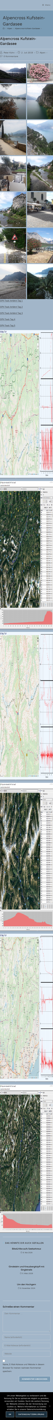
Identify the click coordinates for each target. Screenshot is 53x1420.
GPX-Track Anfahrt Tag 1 (11, 301)
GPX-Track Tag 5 (7, 325)
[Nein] (49, 1406)
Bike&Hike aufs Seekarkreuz (26, 1248)
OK (10, 1414)
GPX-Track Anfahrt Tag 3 (11, 313)
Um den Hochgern (26, 1284)
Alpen (42, 53)
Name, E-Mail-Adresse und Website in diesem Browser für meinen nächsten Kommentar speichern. (23, 1368)
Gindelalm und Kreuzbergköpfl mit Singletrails (26, 1268)
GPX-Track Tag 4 (7, 319)
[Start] (3, 28)
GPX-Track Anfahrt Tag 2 (11, 307)
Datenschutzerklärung (31, 1414)
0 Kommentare (11, 56)
